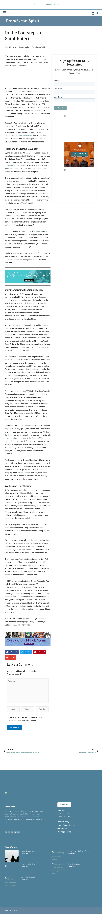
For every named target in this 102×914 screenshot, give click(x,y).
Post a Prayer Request (66, 825)
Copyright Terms (64, 832)
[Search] (97, 13)
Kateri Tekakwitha (25, 136)
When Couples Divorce (29, 864)
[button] (4, 12)
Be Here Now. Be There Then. (78, 851)
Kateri (20, 473)
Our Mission (10, 807)
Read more (24, 854)
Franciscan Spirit (22, 20)
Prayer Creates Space (28, 851)
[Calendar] (93, 13)
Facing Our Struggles (28, 877)
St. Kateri (37, 231)
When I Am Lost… (73, 864)
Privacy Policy (63, 822)
